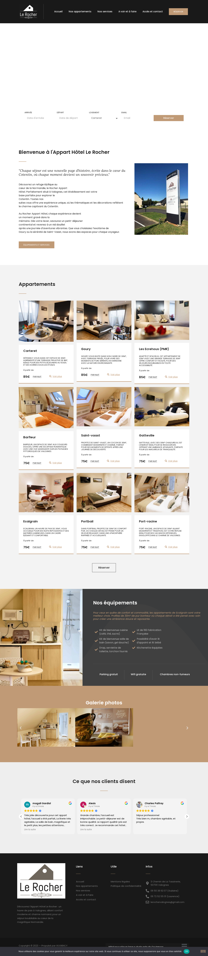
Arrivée (28, 113)
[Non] (203, 951)
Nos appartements (80, 11)
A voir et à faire (127, 11)
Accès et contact (153, 11)
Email (124, 113)
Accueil (58, 11)
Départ (60, 113)
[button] (21, 728)
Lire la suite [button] (30, 829)
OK (186, 951)
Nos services (104, 11)
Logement (94, 113)
